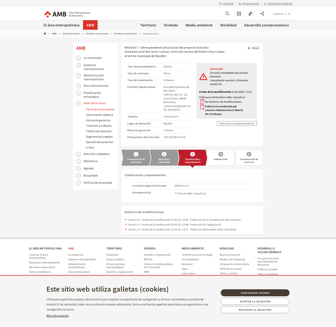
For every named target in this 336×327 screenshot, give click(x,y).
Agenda (89, 168)
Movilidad (228, 25)
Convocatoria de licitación (136, 161)
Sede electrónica (95, 103)
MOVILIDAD (227, 248)
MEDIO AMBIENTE (193, 248)
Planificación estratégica (92, 93)
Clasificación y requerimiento (192, 161)
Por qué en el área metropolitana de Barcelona (268, 261)
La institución (93, 58)
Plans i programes (267, 274)
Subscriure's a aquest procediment (237, 123)
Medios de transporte (232, 259)
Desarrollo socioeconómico (266, 25)
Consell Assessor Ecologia (197, 254)
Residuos (187, 264)
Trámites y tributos (99, 126)
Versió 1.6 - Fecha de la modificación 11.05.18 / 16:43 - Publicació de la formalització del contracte (184, 219)
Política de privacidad (98, 182)
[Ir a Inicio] (47, 33)
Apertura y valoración (164, 161)
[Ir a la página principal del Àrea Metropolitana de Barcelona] (67, 13)
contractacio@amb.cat (177, 106)
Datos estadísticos (40, 272)
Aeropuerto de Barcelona (234, 264)
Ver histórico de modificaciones (223, 101)
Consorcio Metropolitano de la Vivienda (158, 265)
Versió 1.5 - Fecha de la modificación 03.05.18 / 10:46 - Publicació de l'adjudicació (174, 224)
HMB (146, 272)
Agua (185, 268)
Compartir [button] (262, 13)
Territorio (148, 25)
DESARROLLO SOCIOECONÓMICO (269, 250)
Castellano (278, 13)
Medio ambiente (199, 25)
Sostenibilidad (190, 259)
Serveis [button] (239, 13)
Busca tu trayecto (230, 254)
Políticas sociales (267, 269)
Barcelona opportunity (42, 267)
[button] (226, 3)
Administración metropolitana (94, 75)
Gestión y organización (119, 272)
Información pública (99, 115)
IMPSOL (148, 259)
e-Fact (90, 147)
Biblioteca (90, 161)
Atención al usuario (231, 268)
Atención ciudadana (96, 154)
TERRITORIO (114, 248)
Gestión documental (99, 142)
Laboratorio (188, 273)
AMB (90, 25)
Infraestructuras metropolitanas (115, 265)
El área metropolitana (62, 25)
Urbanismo (112, 254)
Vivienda (171, 25)
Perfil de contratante (100, 109)
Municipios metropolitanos (44, 262)
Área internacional (96, 85)
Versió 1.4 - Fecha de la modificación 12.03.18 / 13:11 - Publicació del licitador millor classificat (182, 229)
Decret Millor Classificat (192, 193)
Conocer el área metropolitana (38, 256)
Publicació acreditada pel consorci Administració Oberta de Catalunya (224, 110)
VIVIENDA (150, 248)
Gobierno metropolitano (94, 65)
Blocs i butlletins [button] (250, 13)
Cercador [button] (227, 13)
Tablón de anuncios (99, 131)
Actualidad (91, 175)
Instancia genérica (98, 120)
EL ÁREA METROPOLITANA (45, 248)
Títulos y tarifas (229, 273)
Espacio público (115, 259)
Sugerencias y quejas (99, 136)
